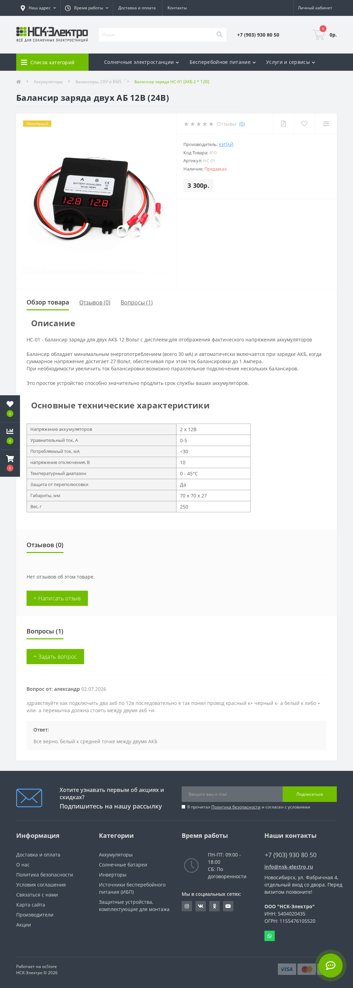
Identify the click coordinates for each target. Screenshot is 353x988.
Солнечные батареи (123, 864)
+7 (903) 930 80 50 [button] (290, 855)
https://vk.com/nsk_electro (200, 906)
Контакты (177, 8)
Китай (226, 144)
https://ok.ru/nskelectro (214, 906)
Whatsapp (269, 936)
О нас (23, 864)
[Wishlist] (304, 124)
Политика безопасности (236, 807)
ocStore (49, 966)
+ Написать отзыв (57, 598)
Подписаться (309, 794)
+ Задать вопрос (55, 656)
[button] (10, 463)
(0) (242, 123)
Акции (23, 924)
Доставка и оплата (137, 8)
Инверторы (113, 874)
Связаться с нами (37, 894)
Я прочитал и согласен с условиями (248, 807)
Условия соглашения (41, 884)
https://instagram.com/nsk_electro (187, 906)
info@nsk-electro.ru (288, 866)
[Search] (219, 35)
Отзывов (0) (94, 302)
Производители (34, 914)
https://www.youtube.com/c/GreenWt (228, 906)
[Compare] (326, 124)
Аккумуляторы (116, 854)
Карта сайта (30, 904)
